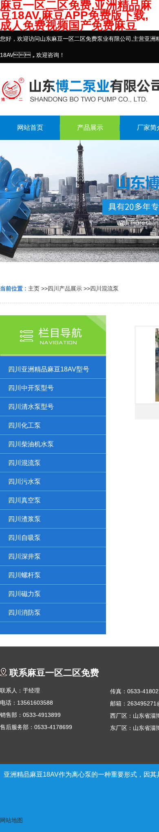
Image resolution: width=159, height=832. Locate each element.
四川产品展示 (65, 288)
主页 (34, 288)
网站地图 (11, 820)
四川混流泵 (104, 288)
